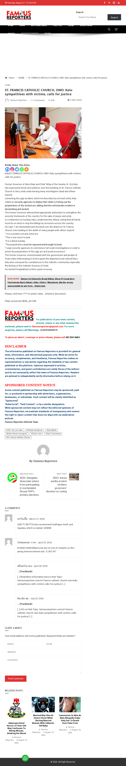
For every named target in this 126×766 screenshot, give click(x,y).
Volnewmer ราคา (26, 542)
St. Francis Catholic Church (19, 437)
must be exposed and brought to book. (42, 244)
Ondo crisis (37, 434)
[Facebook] (7, 169)
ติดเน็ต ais (23, 598)
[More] (26, 169)
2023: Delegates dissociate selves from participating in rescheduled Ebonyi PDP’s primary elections (29, 484)
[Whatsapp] (22, 169)
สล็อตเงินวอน (24, 566)
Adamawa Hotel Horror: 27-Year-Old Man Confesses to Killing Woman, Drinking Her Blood (16, 728)
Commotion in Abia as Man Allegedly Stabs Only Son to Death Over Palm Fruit (70, 719)
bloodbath (52, 430)
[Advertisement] (63, 55)
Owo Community (54, 434)
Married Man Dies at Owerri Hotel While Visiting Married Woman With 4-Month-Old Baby (43, 720)
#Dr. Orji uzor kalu (15, 430)
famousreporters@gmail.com (47, 326)
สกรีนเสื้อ (22, 518)
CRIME (7, 85)
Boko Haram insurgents (17, 434)
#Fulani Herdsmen (35, 430)
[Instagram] (12, 169)
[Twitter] (17, 169)
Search (79, 12)
